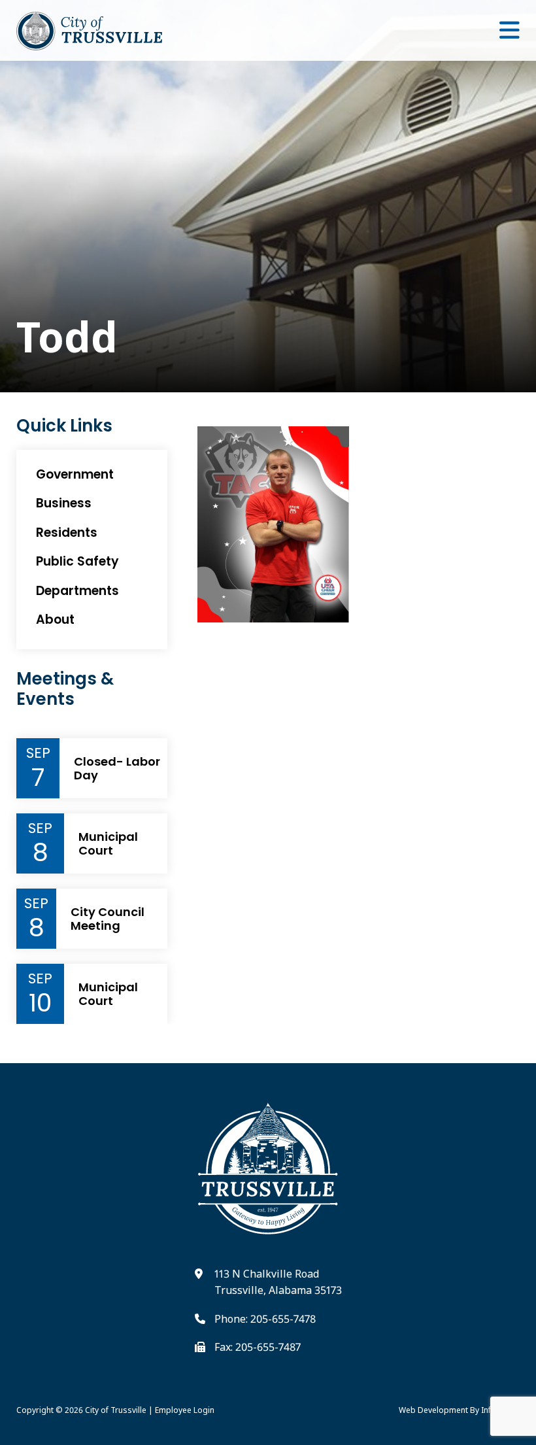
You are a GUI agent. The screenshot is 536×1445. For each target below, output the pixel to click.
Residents (66, 532)
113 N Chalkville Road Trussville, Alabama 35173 (278, 1282)
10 (40, 1003)
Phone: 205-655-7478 (265, 1319)
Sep (38, 753)
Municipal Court (108, 844)
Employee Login (184, 1410)
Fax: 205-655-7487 (257, 1347)
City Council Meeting (107, 919)
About (55, 619)
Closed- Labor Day (117, 769)
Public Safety (77, 561)
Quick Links (64, 426)
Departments (77, 591)
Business (64, 503)
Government (75, 474)
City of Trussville (115, 1410)
